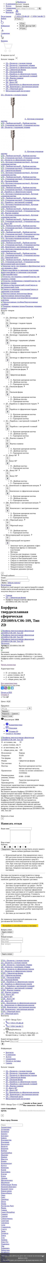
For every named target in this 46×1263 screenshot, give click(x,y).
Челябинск (5, 1252)
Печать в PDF (6, 692)
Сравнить (15, 714)
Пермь (3, 1204)
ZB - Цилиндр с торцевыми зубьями (15, 127)
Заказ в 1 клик (7, 716)
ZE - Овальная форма (9, 181)
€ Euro (22, 23)
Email (3, 578)
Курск (3, 1176)
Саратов (4, 1216)
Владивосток (6, 1140)
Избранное (5, 714)
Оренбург (5, 1199)
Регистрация (6, 16)
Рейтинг (4, 845)
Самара (4, 1210)
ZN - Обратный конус (10, 257)
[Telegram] (12, 688)
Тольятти (4, 1233)
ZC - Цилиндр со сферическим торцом (16, 160)
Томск (3, 1235)
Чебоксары (5, 1250)
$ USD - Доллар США (27, 26)
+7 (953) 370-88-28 (21, 16)
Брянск (4, 1138)
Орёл (3, 1197)
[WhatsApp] (9, 688)
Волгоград (5, 1144)
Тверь (3, 1231)
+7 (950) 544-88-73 (37, 16)
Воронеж (4, 1148)
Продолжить (6, 849)
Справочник (11, 8)
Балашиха (5, 1132)
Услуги (8, 6)
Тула (3, 1238)
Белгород (4, 1136)
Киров (3, 1170)
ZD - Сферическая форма (11, 170)
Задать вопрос (7, 932)
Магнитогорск (7, 1180)
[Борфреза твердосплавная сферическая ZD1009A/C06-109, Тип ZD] (23, 633)
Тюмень (4, 1240)
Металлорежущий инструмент (13, 264)
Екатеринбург (6, 1153)
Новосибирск (6, 1193)
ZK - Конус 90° (7, 230)
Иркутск (4, 1159)
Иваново (4, 1155)
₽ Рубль (18, 19)
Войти (3, 18)
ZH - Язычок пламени (10, 213)
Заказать (5, 711)
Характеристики (7, 669)
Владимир (5, 1142)
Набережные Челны (9, 1185)
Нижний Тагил (7, 1189)
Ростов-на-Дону (7, 1206)
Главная (9, 595)
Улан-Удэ (4, 1242)
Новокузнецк (6, 1191)
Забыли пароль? (14, 583)
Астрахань (5, 1129)
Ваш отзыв (5, 842)
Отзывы (5, 695)
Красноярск (5, 1172)
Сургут (4, 1229)
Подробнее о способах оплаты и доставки (19, 926)
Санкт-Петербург (8, 1212)
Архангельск (6, 1127)
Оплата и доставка (13, 1061)
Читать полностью (8, 665)
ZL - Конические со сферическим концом (17, 236)
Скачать (9, 10)
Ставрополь (5, 1227)
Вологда (4, 1146)
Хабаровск (5, 1248)
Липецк (4, 1178)
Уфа (2, 1246)
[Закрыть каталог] (3, 313)
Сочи (3, 1225)
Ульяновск (5, 1244)
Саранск (4, 1214)
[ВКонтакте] (2, 688)
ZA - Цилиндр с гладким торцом (14, 95)
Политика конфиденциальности (32, 1110)
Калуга (4, 1165)
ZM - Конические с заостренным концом (17, 247)
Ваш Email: (5, 1041)
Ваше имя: (5, 829)
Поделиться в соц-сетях (10, 685)
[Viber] (5, 688)
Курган (4, 1174)
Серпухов (5, 1221)
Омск (3, 1195)
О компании (11, 4)
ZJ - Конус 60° (6, 224)
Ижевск (4, 1157)
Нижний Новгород (8, 1187)
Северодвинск (7, 1219)
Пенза (3, 1202)
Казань (3, 1161)
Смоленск (5, 1223)
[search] (39, 8)
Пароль (4, 580)
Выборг (4, 1151)
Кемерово (5, 1168)
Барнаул (4, 1134)
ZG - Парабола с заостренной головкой (16, 202)
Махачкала (5, 1182)
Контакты (10, 12)
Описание (5, 652)
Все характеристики (9, 683)
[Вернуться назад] (8, 320)
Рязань (3, 1208)
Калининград (6, 1163)
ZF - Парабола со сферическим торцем (16, 192)
